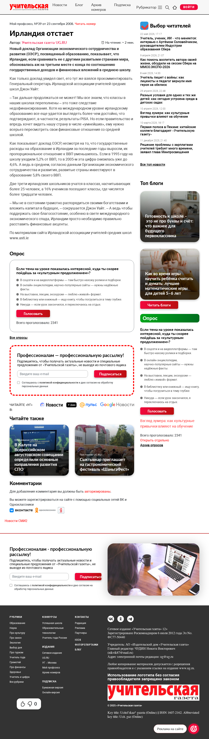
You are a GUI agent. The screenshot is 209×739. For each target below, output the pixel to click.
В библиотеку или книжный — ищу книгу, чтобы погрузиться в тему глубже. (71, 299)
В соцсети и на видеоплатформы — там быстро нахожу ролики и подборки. (70, 280)
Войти (189, 7)
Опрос (150, 318)
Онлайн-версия (51, 692)
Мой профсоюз (51, 667)
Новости (59, 4)
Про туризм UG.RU (90, 454)
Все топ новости (152, 164)
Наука (13, 628)
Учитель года (17, 657)
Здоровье (15, 672)
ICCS (78, 639)
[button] (22, 510)
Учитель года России (54, 637)
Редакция (80, 623)
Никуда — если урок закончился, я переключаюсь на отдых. (60, 304)
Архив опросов (151, 445)
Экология (15, 642)
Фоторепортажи (86, 644)
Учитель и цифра (20, 677)
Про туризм (16, 652)
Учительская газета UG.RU (44, 42)
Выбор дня (16, 647)
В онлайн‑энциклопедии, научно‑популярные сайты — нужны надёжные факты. (69, 287)
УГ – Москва (49, 662)
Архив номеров (98, 7)
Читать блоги (159, 305)
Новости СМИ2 (16, 521)
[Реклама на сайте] (193, 729)
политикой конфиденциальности (58, 382)
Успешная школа (52, 623)
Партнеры (81, 633)
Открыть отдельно (154, 440)
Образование (17, 623)
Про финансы (18, 667)
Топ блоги (151, 183)
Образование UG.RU (26, 439)
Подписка (122, 4)
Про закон (16, 637)
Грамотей (15, 662)
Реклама (80, 628)
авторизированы (97, 491)
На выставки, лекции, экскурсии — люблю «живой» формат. (61, 294)
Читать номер (85, 23)
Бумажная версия (52, 687)
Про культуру (17, 633)
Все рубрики (17, 681)
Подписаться (110, 374)
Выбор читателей (170, 26)
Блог (79, 4)
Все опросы (19, 338)
